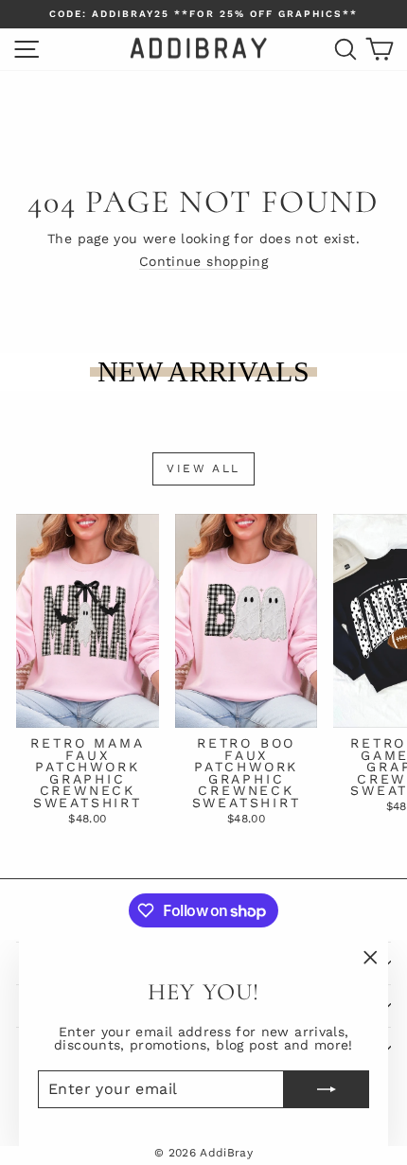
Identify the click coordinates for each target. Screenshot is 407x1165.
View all (203, 468)
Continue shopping (203, 261)
